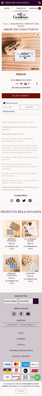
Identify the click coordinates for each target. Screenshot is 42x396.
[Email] (28, 313)
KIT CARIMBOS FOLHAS (30, 240)
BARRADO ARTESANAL (11, 240)
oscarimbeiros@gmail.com (27, 324)
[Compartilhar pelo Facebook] (18, 200)
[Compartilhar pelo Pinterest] (30, 200)
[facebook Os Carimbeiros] (21, 313)
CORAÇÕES (30, 273)
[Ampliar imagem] (38, 35)
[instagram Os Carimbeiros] (14, 313)
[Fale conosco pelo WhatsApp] (37, 377)
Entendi (21, 391)
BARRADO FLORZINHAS (12, 274)
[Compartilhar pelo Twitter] (24, 200)
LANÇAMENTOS (16, 24)
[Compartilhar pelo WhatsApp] (12, 201)
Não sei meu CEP (8, 111)
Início (5, 24)
